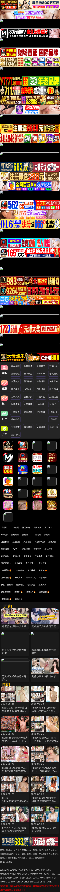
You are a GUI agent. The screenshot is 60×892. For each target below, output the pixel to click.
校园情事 (28, 427)
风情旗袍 (15, 404)
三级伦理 (15, 373)
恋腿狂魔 (53, 396)
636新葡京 (19, 570)
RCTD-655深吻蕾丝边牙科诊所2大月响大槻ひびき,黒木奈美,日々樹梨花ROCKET (15, 772)
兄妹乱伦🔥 (44, 591)
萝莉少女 (53, 366)
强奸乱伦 (28, 366)
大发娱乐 (18, 563)
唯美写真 (41, 411)
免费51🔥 (43, 570)
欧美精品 (41, 366)
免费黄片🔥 (6, 599)
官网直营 (37, 527)
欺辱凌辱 (15, 388)
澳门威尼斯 (6, 591)
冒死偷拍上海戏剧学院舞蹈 (44, 651)
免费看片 (20, 584)
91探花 (28, 388)
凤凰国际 (27, 541)
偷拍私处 (16, 556)
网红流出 (41, 388)
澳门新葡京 (6, 563)
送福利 (38, 534)
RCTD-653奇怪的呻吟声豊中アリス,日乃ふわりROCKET (15, 740)
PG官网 (15, 527)
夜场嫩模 (39, 556)
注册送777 (27, 534)
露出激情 (28, 411)
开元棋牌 (26, 527)
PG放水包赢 (40, 541)
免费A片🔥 (31, 591)
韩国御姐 (28, 381)
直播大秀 (42, 584)
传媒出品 (15, 419)
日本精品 (28, 373)
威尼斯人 (5, 527)
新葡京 (47, 534)
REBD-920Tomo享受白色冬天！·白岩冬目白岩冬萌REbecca (14, 710)
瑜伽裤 (41, 404)
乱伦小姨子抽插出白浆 (44, 676)
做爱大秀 (31, 584)
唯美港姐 (41, 381)
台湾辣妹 (15, 381)
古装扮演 (15, 396)
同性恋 (54, 419)
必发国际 (50, 556)
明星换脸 (28, 404)
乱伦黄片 (5, 556)
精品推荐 (15, 366)
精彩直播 (5, 549)
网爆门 (54, 411)
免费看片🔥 (6, 570)
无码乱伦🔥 (6, 577)
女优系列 (28, 396)
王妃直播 (48, 549)
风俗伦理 (53, 427)
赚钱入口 (19, 599)
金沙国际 (43, 577)
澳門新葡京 (30, 563)
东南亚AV (53, 381)
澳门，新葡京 (7, 584)
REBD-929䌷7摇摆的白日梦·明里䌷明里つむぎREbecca (44, 800)
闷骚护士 (53, 404)
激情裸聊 (31, 570)
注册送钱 (15, 534)
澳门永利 (48, 527)
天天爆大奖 (31, 577)
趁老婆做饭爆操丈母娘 (14, 626)
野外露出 (53, 388)
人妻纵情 (41, 427)
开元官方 (19, 577)
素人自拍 (53, 373)
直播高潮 (52, 541)
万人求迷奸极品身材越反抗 (14, 678)
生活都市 (15, 427)
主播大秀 (37, 549)
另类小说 (15, 434)
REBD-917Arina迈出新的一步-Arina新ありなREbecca (44, 770)
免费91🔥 (18, 591)
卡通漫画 (15, 411)
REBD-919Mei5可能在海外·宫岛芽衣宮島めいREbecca (14, 831)
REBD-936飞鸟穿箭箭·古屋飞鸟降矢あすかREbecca (44, 710)
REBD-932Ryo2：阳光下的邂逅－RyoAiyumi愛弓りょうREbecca (44, 740)
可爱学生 (41, 396)
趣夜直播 (27, 556)
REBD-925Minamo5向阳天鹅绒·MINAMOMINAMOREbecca (45, 832)
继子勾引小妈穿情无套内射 (14, 651)
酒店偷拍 (26, 549)
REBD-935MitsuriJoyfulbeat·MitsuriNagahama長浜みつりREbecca (14, 802)
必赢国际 (16, 541)
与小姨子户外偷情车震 (44, 626)
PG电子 (4, 534)
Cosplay (41, 373)
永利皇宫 (42, 563)
